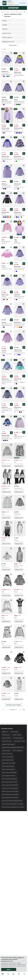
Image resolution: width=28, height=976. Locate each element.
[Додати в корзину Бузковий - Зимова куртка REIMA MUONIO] (11, 432)
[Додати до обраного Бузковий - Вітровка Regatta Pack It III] (23, 548)
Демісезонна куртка (8, 41)
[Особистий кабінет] (24, 973)
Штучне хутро (6, 33)
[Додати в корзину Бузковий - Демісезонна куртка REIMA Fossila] (23, 153)
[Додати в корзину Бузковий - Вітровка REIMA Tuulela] (11, 292)
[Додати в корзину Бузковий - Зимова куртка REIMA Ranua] (23, 209)
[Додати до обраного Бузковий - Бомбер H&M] (23, 221)
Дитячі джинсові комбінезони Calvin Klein (12, 803)
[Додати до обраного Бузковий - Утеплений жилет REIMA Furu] (11, 165)
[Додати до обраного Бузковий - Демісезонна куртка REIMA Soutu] (23, 247)
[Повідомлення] (24, 7)
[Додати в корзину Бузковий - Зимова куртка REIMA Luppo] (23, 69)
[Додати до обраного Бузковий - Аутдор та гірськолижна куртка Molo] (11, 626)
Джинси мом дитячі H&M (8, 763)
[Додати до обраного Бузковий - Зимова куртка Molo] (11, 574)
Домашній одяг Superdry (8, 744)
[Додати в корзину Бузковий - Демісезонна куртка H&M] (23, 432)
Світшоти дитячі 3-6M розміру (10, 788)
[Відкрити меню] (8, 973)
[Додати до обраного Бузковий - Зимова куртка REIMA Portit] (11, 53)
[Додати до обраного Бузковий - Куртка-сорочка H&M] (11, 221)
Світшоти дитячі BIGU (7, 756)
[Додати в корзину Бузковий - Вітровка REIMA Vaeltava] (11, 209)
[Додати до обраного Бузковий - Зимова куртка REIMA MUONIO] (11, 416)
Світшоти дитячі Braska (8, 766)
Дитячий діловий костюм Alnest (10, 794)
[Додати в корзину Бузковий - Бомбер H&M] (23, 237)
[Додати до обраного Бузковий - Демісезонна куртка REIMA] (23, 81)
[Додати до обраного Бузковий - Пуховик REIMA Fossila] (23, 165)
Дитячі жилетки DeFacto (8, 769)
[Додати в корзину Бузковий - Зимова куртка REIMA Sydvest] (23, 347)
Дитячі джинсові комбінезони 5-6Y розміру (13, 806)
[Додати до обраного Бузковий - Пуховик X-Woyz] (23, 678)
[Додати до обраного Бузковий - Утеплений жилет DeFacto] (23, 522)
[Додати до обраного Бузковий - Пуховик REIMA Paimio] (23, 388)
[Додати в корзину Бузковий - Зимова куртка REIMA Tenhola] (11, 153)
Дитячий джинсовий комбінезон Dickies (12, 800)
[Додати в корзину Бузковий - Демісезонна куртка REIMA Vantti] (23, 319)
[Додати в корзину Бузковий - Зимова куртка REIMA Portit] (11, 69)
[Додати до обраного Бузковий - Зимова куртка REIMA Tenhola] (11, 137)
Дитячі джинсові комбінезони (9, 778)
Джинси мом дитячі (7, 753)
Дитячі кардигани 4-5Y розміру (10, 797)
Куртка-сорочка (7, 37)
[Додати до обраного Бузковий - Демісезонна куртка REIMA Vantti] (23, 304)
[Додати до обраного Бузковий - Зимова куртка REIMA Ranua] (23, 193)
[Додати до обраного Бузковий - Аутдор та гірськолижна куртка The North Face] (23, 470)
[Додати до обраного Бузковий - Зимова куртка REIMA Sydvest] (23, 331)
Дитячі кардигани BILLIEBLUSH (10, 785)
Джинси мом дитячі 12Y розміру (10, 791)
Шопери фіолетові (18, 737)
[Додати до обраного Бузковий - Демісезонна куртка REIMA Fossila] (23, 137)
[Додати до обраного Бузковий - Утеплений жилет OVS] (23, 444)
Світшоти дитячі (6, 750)
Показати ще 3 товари (13, 705)
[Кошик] (13, 973)
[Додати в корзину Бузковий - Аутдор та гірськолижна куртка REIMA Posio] (11, 404)
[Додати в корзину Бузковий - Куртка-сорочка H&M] (11, 237)
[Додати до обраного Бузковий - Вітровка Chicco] (11, 247)
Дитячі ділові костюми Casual (9, 781)
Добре (9, 969)
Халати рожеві (14, 731)
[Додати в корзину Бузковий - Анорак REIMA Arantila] (23, 376)
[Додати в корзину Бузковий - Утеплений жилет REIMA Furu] (11, 181)
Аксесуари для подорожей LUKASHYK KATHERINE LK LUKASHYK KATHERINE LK (14, 747)
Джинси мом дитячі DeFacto (9, 772)
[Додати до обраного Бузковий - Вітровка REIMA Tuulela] (11, 275)
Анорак (4, 20)
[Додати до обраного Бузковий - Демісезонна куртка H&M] (23, 416)
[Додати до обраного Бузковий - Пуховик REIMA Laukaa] (11, 652)
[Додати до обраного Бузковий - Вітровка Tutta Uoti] (11, 331)
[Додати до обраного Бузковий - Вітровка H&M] (11, 600)
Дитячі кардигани (17, 750)
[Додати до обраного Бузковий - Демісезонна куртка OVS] (11, 444)
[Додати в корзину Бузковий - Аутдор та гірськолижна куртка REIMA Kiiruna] (11, 376)
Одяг (16, 723)
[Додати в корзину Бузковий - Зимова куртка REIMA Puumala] (11, 125)
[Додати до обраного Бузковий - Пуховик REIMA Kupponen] (23, 109)
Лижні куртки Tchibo (19, 741)
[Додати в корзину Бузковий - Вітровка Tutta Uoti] (11, 347)
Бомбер (4, 24)
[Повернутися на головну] (13, 8)
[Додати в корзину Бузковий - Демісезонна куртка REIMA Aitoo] (11, 97)
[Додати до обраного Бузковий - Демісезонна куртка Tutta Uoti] (11, 304)
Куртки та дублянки (23, 723)
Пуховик (4, 29)
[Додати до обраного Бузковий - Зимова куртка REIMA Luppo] (23, 53)
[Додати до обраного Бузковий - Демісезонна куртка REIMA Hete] (23, 275)
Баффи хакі (5, 731)
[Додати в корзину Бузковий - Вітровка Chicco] (11, 263)
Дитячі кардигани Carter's (8, 775)
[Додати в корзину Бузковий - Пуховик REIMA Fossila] (23, 181)
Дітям (12, 723)
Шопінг (7, 723)
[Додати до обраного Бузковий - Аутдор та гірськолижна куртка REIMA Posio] (11, 388)
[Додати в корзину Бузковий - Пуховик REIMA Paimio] (23, 404)
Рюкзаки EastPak (6, 737)
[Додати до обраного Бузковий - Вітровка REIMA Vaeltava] (11, 193)
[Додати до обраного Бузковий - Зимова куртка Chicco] (23, 574)
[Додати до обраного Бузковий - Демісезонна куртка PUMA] (23, 652)
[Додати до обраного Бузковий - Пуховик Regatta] (11, 522)
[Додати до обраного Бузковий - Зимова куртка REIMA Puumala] (11, 109)
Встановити (22, 3)
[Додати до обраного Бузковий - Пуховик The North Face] (11, 470)
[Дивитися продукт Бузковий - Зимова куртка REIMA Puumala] (7, 115)
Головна (3, 723)
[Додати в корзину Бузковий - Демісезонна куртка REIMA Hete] (23, 292)
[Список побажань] (18, 973)
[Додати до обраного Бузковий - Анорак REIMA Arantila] (23, 359)
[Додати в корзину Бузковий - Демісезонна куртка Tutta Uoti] (11, 319)
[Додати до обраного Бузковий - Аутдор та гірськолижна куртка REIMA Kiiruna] (11, 359)
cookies (19, 957)
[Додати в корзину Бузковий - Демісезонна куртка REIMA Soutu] (23, 263)
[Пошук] (2, 7)
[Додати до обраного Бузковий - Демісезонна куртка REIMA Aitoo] (11, 81)
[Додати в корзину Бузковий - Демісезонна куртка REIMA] (23, 97)
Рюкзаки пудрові (17, 734)
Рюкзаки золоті (6, 734)
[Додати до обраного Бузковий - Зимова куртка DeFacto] (11, 548)
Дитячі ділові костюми (7, 759)
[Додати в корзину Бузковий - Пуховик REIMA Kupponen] (23, 125)
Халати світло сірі (6, 741)
